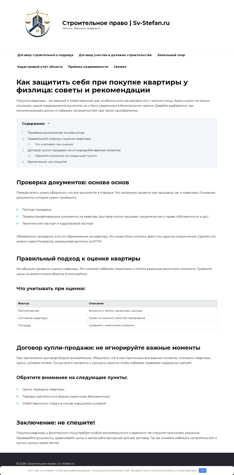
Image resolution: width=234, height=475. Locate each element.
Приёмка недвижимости (88, 67)
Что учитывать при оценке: (54, 144)
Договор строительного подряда (45, 55)
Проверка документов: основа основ (56, 132)
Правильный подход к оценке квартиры (59, 138)
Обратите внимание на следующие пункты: (66, 155)
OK (203, 470)
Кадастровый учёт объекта (40, 67)
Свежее (120, 67)
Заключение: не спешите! (47, 162)
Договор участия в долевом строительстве (115, 55)
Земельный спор (171, 55)
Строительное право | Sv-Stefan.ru (116, 22)
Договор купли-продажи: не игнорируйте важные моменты (74, 150)
